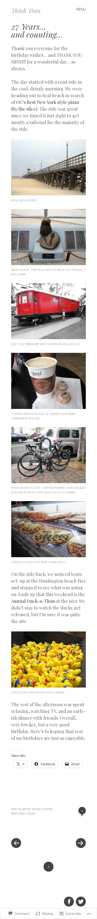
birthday (18, 813)
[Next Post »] (67, 828)
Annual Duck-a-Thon (33, 601)
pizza (31, 813)
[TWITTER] (80, 899)
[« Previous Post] (29, 828)
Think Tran (26, 10)
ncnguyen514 (42, 809)
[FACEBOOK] (69, 899)
